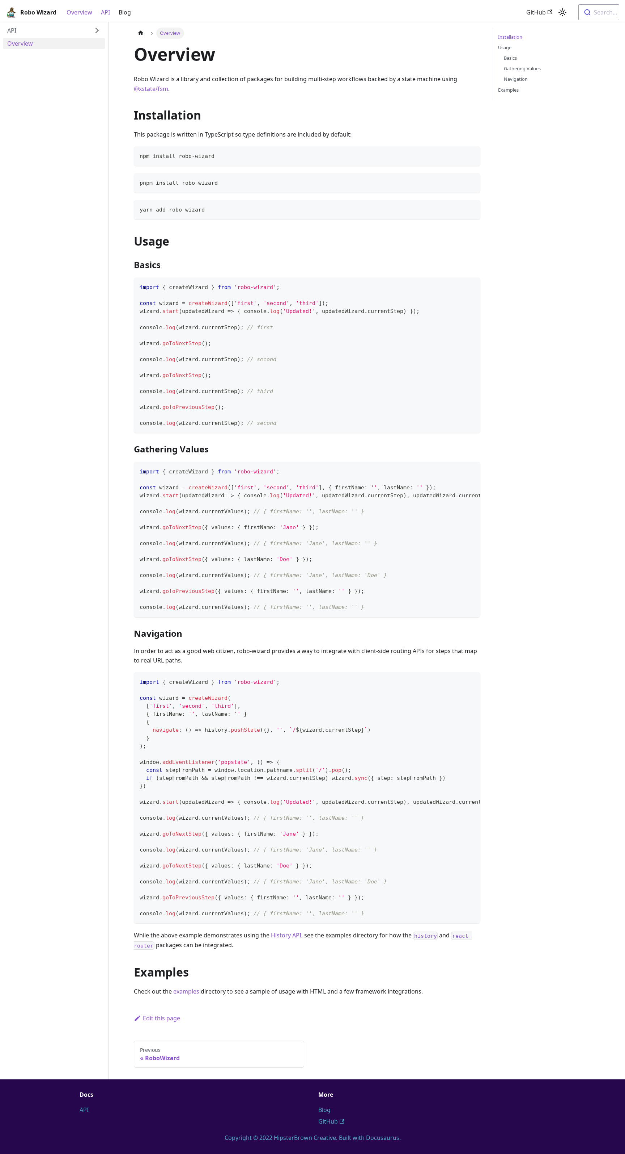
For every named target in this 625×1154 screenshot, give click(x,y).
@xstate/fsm (151, 89)
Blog (125, 12)
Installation (510, 37)
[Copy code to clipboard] (471, 155)
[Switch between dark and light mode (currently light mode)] (562, 12)
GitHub (536, 12)
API (105, 12)
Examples (508, 90)
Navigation (516, 79)
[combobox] (598, 12)
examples (186, 991)
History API (286, 935)
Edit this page (161, 1018)
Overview (79, 12)
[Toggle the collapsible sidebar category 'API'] (97, 30)
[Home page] (141, 33)
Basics (510, 58)
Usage (504, 47)
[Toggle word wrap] (458, 471)
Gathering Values (522, 68)
